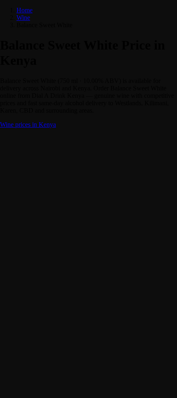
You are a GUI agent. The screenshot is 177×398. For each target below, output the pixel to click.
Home (24, 10)
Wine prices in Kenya (28, 124)
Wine (23, 17)
